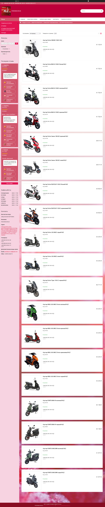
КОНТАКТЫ (56, 19)
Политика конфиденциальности (63, 505)
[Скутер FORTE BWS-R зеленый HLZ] (32, 408)
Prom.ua (59, 504)
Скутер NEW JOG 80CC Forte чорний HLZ (55, 376)
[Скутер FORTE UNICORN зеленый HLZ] (32, 456)
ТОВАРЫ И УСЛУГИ (65, 19)
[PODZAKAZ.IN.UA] (6, 10)
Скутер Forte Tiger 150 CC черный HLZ (54, 280)
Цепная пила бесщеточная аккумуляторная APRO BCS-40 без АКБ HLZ (9, 119)
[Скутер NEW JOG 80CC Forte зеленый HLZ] (32, 312)
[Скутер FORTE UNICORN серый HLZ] (32, 480)
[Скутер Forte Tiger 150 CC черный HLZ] (32, 288)
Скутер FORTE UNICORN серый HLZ (53, 472)
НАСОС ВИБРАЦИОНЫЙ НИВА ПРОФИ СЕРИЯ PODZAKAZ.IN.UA (10, 76)
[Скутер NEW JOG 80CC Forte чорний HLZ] (32, 384)
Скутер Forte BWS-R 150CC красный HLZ (55, 112)
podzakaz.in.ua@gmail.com (11, 251)
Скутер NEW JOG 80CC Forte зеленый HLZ (56, 304)
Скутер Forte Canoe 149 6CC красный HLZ (55, 136)
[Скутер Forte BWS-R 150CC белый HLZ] (32, 72)
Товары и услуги (26, 22)
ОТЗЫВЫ (3, 26)
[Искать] (101, 11)
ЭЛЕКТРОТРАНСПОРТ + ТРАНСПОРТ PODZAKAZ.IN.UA (45, 22)
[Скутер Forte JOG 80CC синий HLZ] (32, 264)
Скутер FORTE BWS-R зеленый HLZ (53, 400)
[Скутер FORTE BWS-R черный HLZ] (32, 432)
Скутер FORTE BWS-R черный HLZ (53, 424)
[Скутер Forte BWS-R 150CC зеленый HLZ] (32, 96)
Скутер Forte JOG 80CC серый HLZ (53, 232)
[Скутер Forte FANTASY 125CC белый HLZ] (32, 192)
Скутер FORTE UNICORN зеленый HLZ (54, 448)
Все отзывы (10, 183)
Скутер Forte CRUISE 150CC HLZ (52, 40)
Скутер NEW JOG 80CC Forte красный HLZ (55, 328)
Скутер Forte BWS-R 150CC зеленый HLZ (55, 88)
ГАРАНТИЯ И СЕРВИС (32, 19)
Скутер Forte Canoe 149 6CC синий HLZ (54, 160)
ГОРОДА (3, 32)
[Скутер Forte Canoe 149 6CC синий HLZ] (32, 168)
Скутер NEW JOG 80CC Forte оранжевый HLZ (56, 352)
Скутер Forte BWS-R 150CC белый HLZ (54, 64)
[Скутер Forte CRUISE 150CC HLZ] (32, 48)
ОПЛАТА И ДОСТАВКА (45, 19)
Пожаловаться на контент (49, 505)
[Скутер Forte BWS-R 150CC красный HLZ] (32, 120)
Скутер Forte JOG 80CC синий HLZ (53, 256)
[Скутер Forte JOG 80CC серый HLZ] (32, 240)
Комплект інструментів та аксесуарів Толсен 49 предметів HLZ (10, 163)
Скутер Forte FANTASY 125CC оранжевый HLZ (57, 208)
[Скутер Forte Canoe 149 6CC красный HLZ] (32, 144)
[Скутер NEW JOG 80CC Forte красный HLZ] (32, 336)
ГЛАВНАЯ (22, 19)
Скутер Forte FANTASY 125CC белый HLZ (55, 184)
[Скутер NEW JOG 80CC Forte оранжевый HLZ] (32, 360)
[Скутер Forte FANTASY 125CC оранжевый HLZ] (32, 216)
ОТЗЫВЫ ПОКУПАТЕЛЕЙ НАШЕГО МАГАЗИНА (8, 29)
